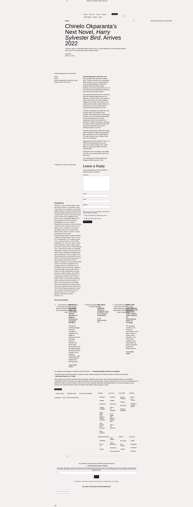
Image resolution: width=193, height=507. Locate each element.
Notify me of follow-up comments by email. (95, 215)
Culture (102, 449)
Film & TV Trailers (133, 398)
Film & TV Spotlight (112, 409)
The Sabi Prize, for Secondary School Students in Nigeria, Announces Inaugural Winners (73, 315)
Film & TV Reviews (112, 426)
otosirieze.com (58, 295)
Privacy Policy (60, 393)
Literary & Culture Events (133, 405)
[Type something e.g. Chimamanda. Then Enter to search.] (64, 491)
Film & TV (101, 444)
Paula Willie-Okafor (73, 365)
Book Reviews (102, 432)
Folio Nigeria (112, 438)
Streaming (113, 448)
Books (56, 78)
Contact (122, 449)
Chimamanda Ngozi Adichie (62, 213)
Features (102, 397)
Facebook (134, 447)
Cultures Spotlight (123, 409)
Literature (102, 440)
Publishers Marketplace (90, 110)
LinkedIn (133, 451)
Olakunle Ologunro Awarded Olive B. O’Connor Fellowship (103, 311)
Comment (86, 175)
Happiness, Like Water (90, 102)
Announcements (113, 451)
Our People (122, 444)
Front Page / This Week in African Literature (102, 416)
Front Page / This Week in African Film (112, 417)
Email (85, 199)
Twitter (133, 440)
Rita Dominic (74, 213)
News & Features (123, 397)
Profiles (102, 400)
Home (56, 76)
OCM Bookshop (113, 443)
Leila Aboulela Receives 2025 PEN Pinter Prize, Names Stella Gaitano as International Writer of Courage (132, 315)
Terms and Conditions (85, 393)
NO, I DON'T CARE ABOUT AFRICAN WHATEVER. (96, 486)
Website (85, 204)
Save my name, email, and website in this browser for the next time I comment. (96, 212)
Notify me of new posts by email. (92, 218)
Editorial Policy (71, 393)
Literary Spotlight (102, 408)
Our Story (123, 440)
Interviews (103, 404)
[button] (85, 14)
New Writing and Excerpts (102, 426)
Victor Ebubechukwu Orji (102, 320)
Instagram (99, 151)
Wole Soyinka (77, 211)
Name (85, 193)
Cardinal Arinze (58, 215)
